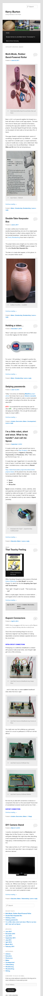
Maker (12, 208)
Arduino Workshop (11, 581)
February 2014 (10, 946)
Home (7, 33)
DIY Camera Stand (15, 824)
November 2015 (10, 934)
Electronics (19, 421)
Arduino (13, 421)
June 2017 (9, 931)
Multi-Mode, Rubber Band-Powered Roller (16, 55)
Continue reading (11, 204)
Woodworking (27, 208)
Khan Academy (22, 450)
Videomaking (25, 898)
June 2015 (9, 936)
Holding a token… (15, 325)
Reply (30, 816)
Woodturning (18, 208)
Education (14, 541)
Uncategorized (31, 421)
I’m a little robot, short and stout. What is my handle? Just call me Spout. (17, 436)
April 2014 (9, 942)
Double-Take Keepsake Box (14, 915)
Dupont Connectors (15, 617)
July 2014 (8, 940)
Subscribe (11, 990)
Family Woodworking (14, 237)
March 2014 (9, 944)
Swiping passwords (15, 386)
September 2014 (10, 938)
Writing (8, 971)
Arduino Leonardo (30, 396)
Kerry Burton (13, 11)
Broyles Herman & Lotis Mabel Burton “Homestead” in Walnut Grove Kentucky (20, 39)
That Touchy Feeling (16, 549)
